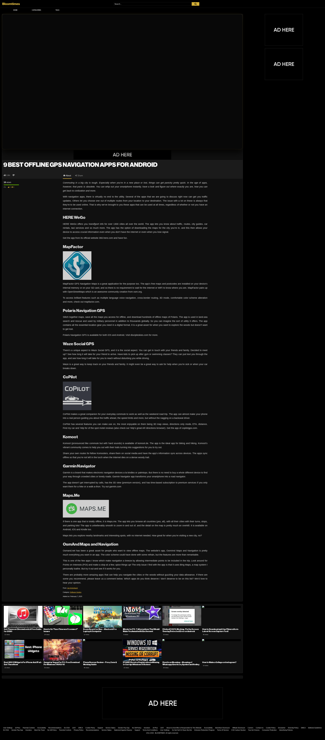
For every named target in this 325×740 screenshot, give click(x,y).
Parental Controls (29, 728)
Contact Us (259, 728)
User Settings (7, 728)
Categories (36, 10)
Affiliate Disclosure (238, 728)
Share (80, 175)
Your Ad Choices (253, 730)
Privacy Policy (78, 730)
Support (100, 728)
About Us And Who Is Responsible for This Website (183, 728)
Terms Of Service (223, 730)
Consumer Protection (269, 730)
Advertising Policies (286, 730)
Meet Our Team (39, 730)
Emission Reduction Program (204, 730)
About (68, 175)
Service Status (110, 728)
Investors (147, 728)
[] (195, 4)
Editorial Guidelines (315, 728)
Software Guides (75, 592)
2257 (74, 728)
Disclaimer (281, 728)
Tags (57, 10)
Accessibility (41, 728)
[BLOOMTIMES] (11, 4)
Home (15, 10)
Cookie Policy (90, 728)
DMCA (80, 728)
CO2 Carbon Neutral (238, 730)
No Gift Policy (136, 728)
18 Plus (17, 728)
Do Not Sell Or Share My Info (182, 730)
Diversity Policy (293, 728)
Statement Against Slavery (123, 730)
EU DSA (67, 728)
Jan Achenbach (72, 588)
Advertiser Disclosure (222, 728)
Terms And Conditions (150, 730)
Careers (250, 728)
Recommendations (54, 728)
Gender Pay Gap (123, 728)
